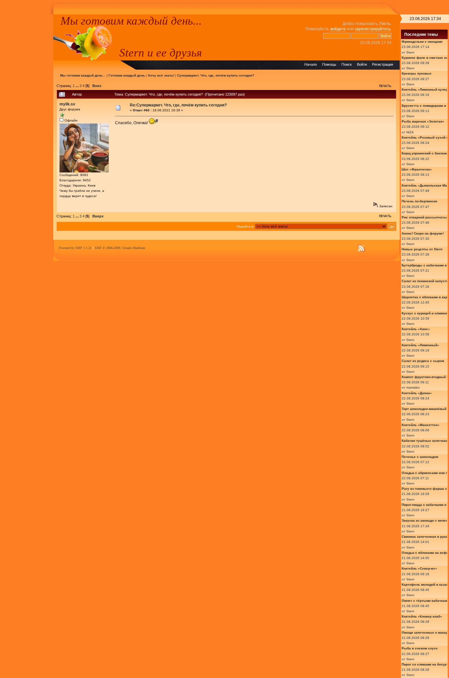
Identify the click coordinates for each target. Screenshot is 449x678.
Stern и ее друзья (160, 52)
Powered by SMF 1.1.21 (75, 248)
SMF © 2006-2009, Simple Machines (120, 248)
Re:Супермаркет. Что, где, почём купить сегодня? (178, 105)
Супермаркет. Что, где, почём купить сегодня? (215, 75)
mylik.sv (67, 104)
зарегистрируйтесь (372, 29)
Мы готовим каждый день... (131, 20)
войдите (338, 29)
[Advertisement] (26, 113)
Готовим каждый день (126, 75)
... (78, 86)
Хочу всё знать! (161, 75)
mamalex (413, 387)
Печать (385, 86)
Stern (410, 52)
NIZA (410, 132)
